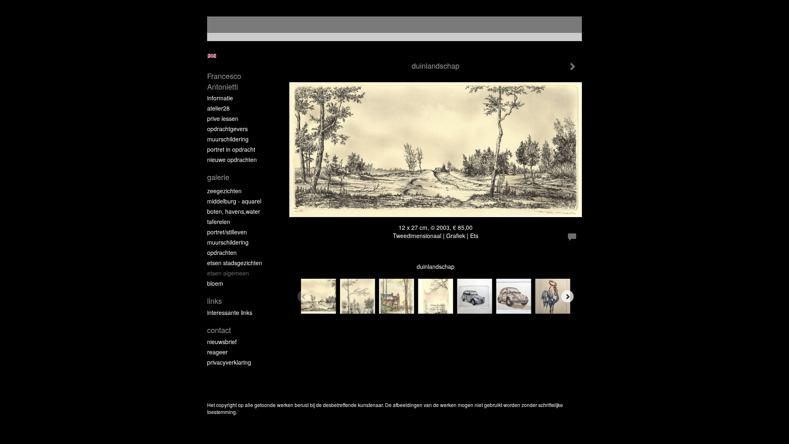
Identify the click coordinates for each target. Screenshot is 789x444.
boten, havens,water (233, 211)
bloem (215, 283)
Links (214, 301)
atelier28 (218, 108)
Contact (219, 330)
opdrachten (222, 252)
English (212, 55)
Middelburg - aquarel (234, 201)
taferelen (218, 221)
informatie (220, 98)
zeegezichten (224, 191)
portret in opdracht (231, 149)
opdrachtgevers (227, 129)
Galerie (218, 177)
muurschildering (228, 139)
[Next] (567, 296)
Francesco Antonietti (224, 81)
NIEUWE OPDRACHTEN (232, 159)
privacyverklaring (229, 362)
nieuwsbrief (222, 342)
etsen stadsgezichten (234, 263)
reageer (217, 352)
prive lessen (222, 118)
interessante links (229, 312)
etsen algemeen (228, 273)
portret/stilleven (227, 232)
